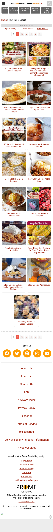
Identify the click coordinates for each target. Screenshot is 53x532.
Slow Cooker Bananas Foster (39, 145)
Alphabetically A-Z (12, 29)
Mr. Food (26, 472)
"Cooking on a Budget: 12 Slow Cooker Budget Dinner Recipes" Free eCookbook (39, 72)
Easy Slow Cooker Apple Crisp (39, 180)
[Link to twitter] (17, 353)
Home (4, 20)
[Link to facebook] (7, 353)
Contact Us (26, 384)
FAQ (26, 392)
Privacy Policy (26, 408)
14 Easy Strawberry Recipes (39, 215)
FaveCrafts (26, 460)
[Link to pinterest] (27, 353)
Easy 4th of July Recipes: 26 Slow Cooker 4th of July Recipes (39, 250)
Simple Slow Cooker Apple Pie (14, 249)
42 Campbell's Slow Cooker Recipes (13, 70)
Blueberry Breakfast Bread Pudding (26, 323)
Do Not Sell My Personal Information (26, 439)
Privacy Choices (26, 447)
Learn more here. (27, 501)
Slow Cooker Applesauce (39, 285)
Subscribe (26, 416)
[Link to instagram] (37, 353)
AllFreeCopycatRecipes (26, 480)
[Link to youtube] (47, 353)
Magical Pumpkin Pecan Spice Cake (39, 109)
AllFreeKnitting (27, 468)
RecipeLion (26, 476)
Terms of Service (26, 424)
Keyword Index (26, 400)
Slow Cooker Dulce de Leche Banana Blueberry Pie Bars (13, 287)
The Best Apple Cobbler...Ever (14, 215)
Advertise (26, 376)
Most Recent (28, 29)
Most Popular (42, 29)
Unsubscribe (26, 431)
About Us (26, 368)
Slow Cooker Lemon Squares (14, 180)
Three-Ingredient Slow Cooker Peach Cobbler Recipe (14, 110)
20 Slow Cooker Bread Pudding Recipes (14, 145)
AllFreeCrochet (26, 464)
